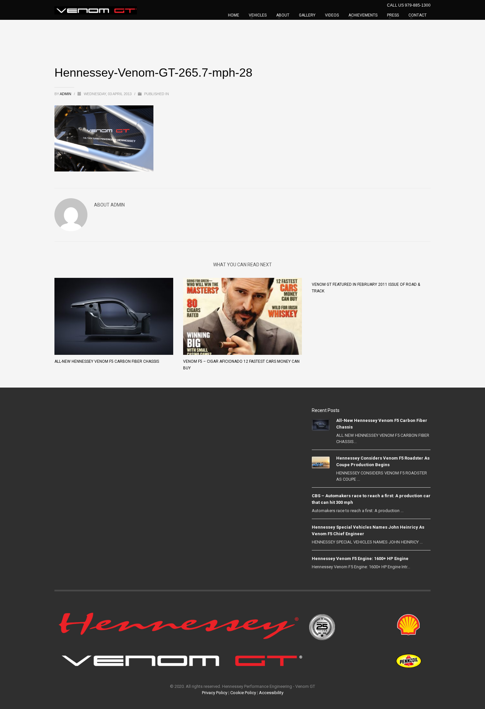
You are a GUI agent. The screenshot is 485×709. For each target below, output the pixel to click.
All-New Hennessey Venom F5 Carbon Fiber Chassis (106, 361)
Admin (66, 94)
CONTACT (417, 15)
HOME (233, 15)
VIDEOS (332, 15)
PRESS (393, 15)
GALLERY (307, 15)
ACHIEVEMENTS (362, 15)
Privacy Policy (214, 692)
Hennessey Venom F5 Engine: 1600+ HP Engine (360, 558)
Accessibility (271, 692)
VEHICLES (258, 15)
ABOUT (282, 15)
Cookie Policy (243, 692)
